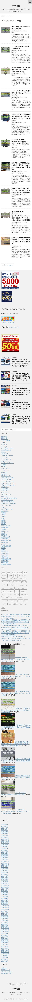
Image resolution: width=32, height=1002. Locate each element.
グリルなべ (4, 453)
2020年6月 (4, 961)
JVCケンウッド (22, 575)
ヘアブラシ (4, 490)
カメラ (3, 452)
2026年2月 (4, 835)
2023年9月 (4, 889)
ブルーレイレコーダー (8, 485)
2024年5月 (4, 874)
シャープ (24, 588)
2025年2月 (4, 857)
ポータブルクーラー (7, 501)
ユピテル (4, 604)
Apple (8, 572)
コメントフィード (7, 971)
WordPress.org (6, 973)
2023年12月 (5, 883)
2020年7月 (4, 959)
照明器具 (4, 535)
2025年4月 (4, 854)
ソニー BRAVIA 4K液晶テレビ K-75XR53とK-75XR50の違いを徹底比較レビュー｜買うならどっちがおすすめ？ (21, 405)
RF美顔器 (4, 439)
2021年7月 (4, 937)
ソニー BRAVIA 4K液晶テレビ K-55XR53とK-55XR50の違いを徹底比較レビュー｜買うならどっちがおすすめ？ (21, 377)
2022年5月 (4, 918)
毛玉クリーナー (6, 525)
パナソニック (13, 601)
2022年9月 (4, 911)
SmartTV (21, 578)
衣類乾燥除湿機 (6, 546)
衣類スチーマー (6, 544)
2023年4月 (4, 898)
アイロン (4, 442)
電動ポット (4, 551)
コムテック (5, 588)
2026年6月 (4, 828)
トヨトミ (12, 597)
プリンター (4, 487)
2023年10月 (5, 887)
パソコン (4, 472)
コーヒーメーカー (7, 455)
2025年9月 (4, 844)
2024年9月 (4, 867)
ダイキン (10, 594)
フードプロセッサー (7, 481)
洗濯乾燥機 (4, 527)
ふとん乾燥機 (5, 440)
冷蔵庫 (3, 514)
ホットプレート (6, 494)
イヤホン (4, 444)
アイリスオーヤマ (6, 582)
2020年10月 (5, 953)
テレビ (3, 466)
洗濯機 (3, 529)
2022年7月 (4, 915)
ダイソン (16, 594)
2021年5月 (4, 941)
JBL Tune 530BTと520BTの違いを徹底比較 (21, 27)
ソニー (15, 147)
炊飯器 (3, 533)
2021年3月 (4, 944)
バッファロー (19, 597)
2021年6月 (4, 939)
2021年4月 (4, 942)
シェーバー (4, 461)
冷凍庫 (3, 513)
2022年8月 (4, 913)
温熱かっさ (4, 531)
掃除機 (3, 522)
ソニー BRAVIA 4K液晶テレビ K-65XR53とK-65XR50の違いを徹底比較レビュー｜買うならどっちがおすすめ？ (15, 627)
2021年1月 (4, 948)
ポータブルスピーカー (8, 503)
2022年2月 (4, 924)
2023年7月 (4, 893)
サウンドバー (5, 457)
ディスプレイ (5, 468)
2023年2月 (4, 902)
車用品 (3, 549)
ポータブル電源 (6, 505)
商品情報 (16, 6)
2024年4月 (4, 876)
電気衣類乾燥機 (6, 559)
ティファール (24, 594)
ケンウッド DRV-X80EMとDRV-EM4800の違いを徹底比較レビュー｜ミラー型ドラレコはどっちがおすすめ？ (21, 363)
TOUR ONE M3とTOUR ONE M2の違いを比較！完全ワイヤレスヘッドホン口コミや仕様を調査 (21, 117)
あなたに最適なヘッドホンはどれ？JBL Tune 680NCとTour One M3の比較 (21, 70)
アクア (24, 582)
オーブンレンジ (6, 450)
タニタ (4, 594)
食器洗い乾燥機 (6, 564)
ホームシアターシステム (9, 498)
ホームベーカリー (7, 500)
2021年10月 (5, 931)
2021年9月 (4, 933)
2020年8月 (4, 957)
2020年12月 (5, 950)
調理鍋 (3, 548)
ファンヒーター (6, 476)
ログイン (4, 968)
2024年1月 (4, 881)
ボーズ (15, 99)
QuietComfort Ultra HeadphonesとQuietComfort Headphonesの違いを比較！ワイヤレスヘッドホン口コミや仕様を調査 (21, 216)
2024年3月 (4, 878)
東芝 (25, 604)
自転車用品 (4, 542)
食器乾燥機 (4, 562)
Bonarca (19, 572)
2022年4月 (4, 920)
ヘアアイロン (5, 489)
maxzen (4, 578)
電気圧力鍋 (4, 557)
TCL (26, 578)
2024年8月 (4, 868)
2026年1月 (4, 837)
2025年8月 (4, 846)
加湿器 (3, 516)
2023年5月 (4, 896)
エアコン (4, 446)
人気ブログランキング (7, 322)
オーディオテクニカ (18, 173)
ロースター (4, 511)
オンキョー (11, 585)
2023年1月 (4, 904)
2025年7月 (4, 848)
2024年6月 (4, 872)
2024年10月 (5, 865)
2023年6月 (4, 894)
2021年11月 (5, 929)
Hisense (4, 575)
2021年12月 (5, 928)
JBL (14, 32)
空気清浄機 (4, 538)
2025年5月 (4, 852)
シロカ (4, 591)
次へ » (10, 265)
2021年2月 (4, 946)
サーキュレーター (7, 459)
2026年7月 (4, 826)
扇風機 (3, 520)
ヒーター (4, 474)
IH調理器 (4, 437)
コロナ (11, 588)
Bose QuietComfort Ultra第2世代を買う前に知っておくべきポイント (21, 93)
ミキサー (4, 507)
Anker (3, 572)
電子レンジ (4, 553)
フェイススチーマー (7, 477)
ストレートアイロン (7, 463)
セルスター (10, 591)
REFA (15, 578)
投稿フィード (5, 970)
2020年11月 (5, 952)
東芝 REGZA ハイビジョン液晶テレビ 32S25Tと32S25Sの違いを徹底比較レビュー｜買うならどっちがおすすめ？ (15, 638)
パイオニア (5, 601)
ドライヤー (4, 470)
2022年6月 (4, 917)
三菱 (10, 604)
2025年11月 (5, 841)
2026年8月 (4, 824)
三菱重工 (15, 604)
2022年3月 (4, 922)
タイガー (23, 591)
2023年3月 (4, 900)
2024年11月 (5, 863)
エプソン (4, 585)
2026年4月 (4, 832)
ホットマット (5, 496)
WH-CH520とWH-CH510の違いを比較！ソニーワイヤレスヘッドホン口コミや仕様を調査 (21, 241)
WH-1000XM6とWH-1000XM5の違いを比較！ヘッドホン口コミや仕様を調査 (21, 142)
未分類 (3, 524)
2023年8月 (4, 891)
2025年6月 (4, 850)
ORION (10, 578)
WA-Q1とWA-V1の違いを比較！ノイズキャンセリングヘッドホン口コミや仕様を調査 (21, 190)
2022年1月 (4, 926)
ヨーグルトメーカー (7, 509)
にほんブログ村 (14, 327)
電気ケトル (4, 555)
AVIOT (15, 52)
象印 (3, 607)
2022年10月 (5, 909)
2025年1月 (4, 859)
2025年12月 (5, 839)
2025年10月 (5, 843)
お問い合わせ (10, 983)
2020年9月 (4, 955)
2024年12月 (5, 861)
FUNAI (25, 572)
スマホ (3, 464)
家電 (2, 518)
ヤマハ (26, 601)
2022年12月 (5, 905)
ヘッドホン (24, 31)
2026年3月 (4, 833)
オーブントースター (7, 448)
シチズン (17, 588)
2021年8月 (4, 935)
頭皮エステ (4, 561)
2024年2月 (4, 880)
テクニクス (5, 597)
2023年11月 (5, 885)
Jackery (10, 575)
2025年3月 (4, 856)
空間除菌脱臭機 (6, 540)
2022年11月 (5, 907)
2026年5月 (4, 830)
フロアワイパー (6, 479)
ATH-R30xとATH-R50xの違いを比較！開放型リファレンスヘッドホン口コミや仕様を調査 (21, 166)
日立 (21, 604)
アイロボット (16, 582)
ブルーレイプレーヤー (8, 483)
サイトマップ (19, 983)
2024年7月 (4, 870)
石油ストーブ (5, 537)
